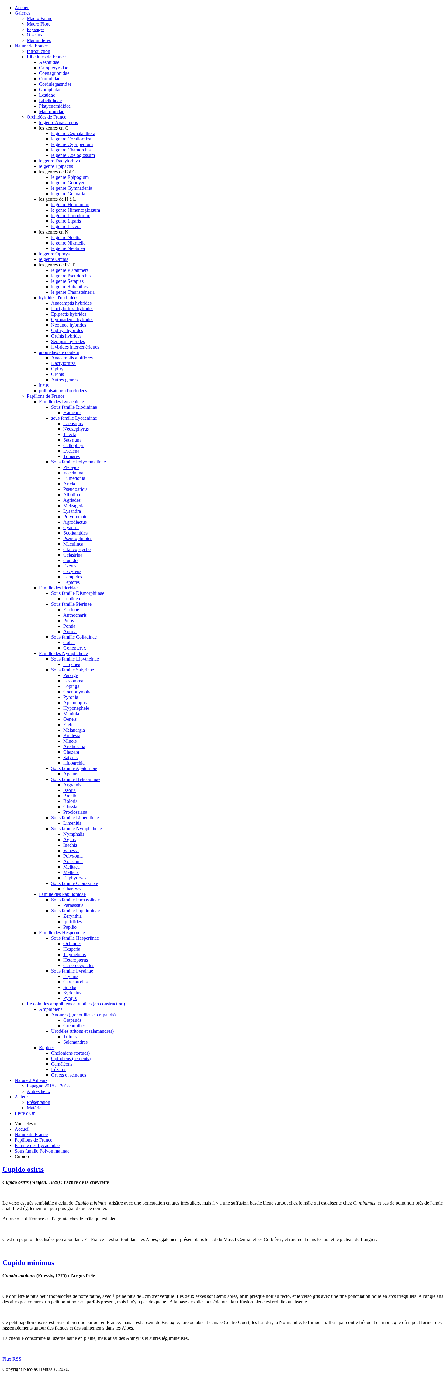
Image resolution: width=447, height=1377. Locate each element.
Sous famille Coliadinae (74, 637)
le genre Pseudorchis (71, 275)
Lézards (58, 1069)
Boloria (70, 801)
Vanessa (71, 850)
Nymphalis (73, 834)
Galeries (22, 13)
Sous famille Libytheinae (75, 658)
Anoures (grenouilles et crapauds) (83, 1014)
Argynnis (72, 784)
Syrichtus (72, 992)
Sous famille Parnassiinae (75, 899)
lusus (44, 385)
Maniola (71, 713)
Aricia (69, 483)
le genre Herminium (70, 204)
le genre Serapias (67, 281)
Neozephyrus (76, 429)
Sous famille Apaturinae (74, 768)
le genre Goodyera (69, 182)
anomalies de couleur (59, 352)
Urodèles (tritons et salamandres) (82, 1031)
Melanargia (74, 730)
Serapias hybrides (68, 341)
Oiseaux (35, 34)
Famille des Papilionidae (62, 894)
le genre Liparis (66, 221)
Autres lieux (38, 1091)
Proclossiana (75, 812)
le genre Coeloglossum (73, 155)
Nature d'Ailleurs (31, 1080)
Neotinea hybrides (68, 325)
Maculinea (73, 543)
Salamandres (75, 1042)
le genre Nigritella (68, 242)
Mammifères (39, 40)
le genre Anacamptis (58, 122)
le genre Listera (66, 226)
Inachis (70, 845)
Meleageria (74, 505)
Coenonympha (77, 691)
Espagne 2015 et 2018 (48, 1085)
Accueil (22, 7)
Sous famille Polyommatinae (78, 461)
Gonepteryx (74, 647)
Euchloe (71, 609)
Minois (70, 741)
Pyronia (70, 697)
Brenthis (71, 795)
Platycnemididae (55, 106)
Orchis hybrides (66, 335)
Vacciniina (73, 472)
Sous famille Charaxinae (74, 883)
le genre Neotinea (68, 248)
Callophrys (73, 445)
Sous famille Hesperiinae (75, 938)
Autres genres (64, 379)
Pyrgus (70, 998)
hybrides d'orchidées (58, 297)
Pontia (69, 626)
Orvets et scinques (68, 1074)
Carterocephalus (78, 965)
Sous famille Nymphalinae (76, 828)
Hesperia (71, 949)
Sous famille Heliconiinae (75, 779)
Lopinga (71, 686)
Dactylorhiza (63, 363)
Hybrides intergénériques (75, 346)
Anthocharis (75, 615)
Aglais (69, 839)
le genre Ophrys (54, 253)
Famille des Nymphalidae (63, 653)
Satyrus (70, 757)
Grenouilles (74, 1025)
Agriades (72, 500)
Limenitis (72, 823)
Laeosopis (73, 423)
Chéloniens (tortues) (70, 1053)
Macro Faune (39, 18)
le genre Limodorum (70, 215)
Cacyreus (72, 571)
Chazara (71, 751)
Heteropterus (75, 960)
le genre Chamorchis (71, 149)
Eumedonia (74, 478)
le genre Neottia (66, 237)
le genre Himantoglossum (75, 210)
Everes (69, 565)
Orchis (57, 374)
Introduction (38, 51)
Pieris (68, 620)
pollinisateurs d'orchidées (63, 390)
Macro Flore (38, 23)
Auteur (21, 1096)
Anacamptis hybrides (71, 303)
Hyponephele (76, 708)
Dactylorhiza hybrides (72, 308)
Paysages (35, 29)
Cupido (70, 560)
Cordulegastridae (55, 84)
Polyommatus (76, 516)
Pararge (70, 675)
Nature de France (31, 45)
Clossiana (72, 806)
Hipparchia (74, 762)
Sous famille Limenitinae (75, 817)
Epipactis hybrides (68, 314)
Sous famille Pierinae (71, 604)
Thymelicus (74, 954)
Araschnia (73, 861)
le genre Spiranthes (69, 286)
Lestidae (47, 95)
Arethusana (74, 746)
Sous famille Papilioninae (75, 910)
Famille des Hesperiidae (62, 932)
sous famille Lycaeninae (74, 418)
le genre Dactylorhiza (59, 160)
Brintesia (71, 735)
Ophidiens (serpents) (71, 1058)
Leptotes (71, 582)
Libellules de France (46, 56)
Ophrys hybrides (67, 330)
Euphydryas (74, 877)
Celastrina (72, 554)
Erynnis (70, 976)
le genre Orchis (53, 259)
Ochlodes (72, 943)
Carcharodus (75, 981)
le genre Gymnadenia (71, 188)
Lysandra (72, 511)
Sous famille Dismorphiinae (77, 593)
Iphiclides (72, 921)
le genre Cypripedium (72, 144)
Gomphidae (50, 89)
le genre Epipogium (70, 177)
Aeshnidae (49, 62)
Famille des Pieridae (58, 587)
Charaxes (72, 888)
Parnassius (73, 905)
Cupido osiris (23, 1169)
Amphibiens (50, 1009)
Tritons (70, 1036)
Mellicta (71, 872)
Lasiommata (75, 680)
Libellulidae (50, 100)
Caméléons (61, 1064)
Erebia (69, 724)
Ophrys (58, 368)
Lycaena (71, 450)
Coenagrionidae (54, 73)
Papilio (70, 927)
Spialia (69, 987)
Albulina (71, 494)
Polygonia (73, 855)
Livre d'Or (25, 1113)
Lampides (72, 576)
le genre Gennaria (68, 193)
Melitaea (71, 866)
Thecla (69, 434)
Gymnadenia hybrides (72, 319)
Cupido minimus (28, 1263)
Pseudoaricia (75, 489)
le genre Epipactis (56, 166)
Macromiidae (51, 111)
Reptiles (46, 1047)
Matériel (35, 1107)
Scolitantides (75, 533)
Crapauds (72, 1020)
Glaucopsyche (77, 549)
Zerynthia (72, 916)
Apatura (71, 773)
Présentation (38, 1102)
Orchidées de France (46, 117)
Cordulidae (49, 78)
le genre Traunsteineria (73, 292)
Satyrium (72, 439)
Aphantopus (75, 702)
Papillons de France (45, 396)
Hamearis (72, 412)
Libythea (71, 664)
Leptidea (71, 598)
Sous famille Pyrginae (72, 970)
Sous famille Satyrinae (72, 669)
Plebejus (71, 467)
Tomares (71, 456)
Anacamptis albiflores (72, 357)
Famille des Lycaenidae (61, 401)
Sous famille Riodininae (74, 407)
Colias (69, 642)
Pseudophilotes (77, 538)
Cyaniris (71, 527)
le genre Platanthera (70, 270)
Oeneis (70, 719)
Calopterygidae (53, 67)
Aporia (70, 631)
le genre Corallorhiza (71, 138)
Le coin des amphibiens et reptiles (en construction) (76, 1003)
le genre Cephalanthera (73, 133)
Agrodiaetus (75, 522)
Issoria (69, 790)
